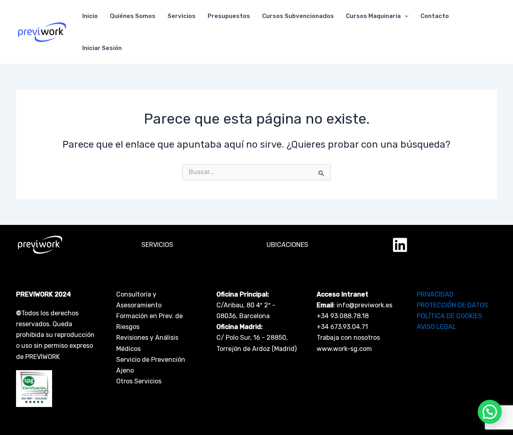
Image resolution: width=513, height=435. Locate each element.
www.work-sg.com (344, 349)
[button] (404, 16)
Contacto (434, 16)
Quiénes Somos (133, 16)
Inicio (90, 16)
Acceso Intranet (342, 294)
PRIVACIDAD (435, 294)
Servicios (182, 16)
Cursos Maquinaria (373, 16)
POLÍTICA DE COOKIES (449, 316)
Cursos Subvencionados (298, 16)
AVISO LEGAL (436, 327)
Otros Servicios (139, 381)
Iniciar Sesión (102, 48)
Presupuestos (229, 16)
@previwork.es (370, 305)
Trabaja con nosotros (348, 337)
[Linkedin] (400, 245)
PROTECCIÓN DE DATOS (452, 305)
